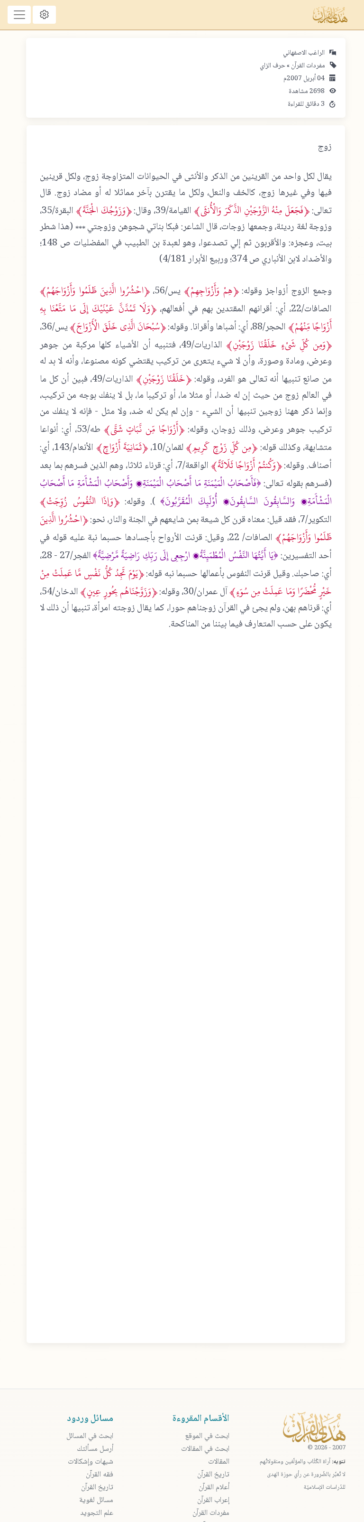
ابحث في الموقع (207, 1436)
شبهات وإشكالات (90, 1462)
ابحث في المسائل (89, 1436)
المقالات (218, 1462)
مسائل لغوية (96, 1500)
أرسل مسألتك (95, 1449)
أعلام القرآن (214, 1487)
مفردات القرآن (307, 66)
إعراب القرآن (213, 1500)
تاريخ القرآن (213, 1474)
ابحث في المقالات (205, 1449)
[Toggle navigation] (19, 15)
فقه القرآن (99, 1474)
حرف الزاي (272, 66)
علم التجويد (96, 1513)
